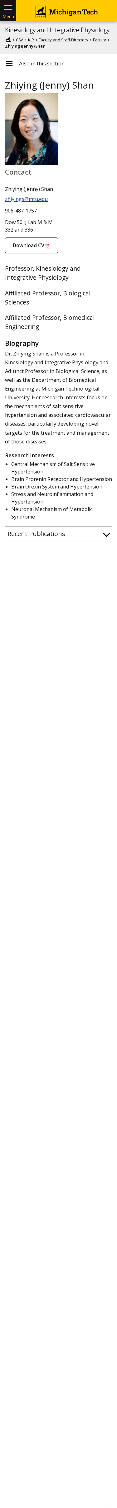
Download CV (28, 245)
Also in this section (42, 63)
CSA (19, 40)
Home (8, 40)
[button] (58, 533)
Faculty (99, 40)
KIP (31, 40)
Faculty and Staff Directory (63, 40)
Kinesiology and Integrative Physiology (57, 30)
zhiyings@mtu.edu (26, 199)
